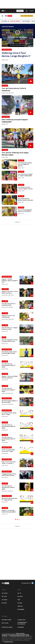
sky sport (5, 593)
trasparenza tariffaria (14, 635)
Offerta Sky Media (7, 627)
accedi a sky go (26, 583)
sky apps (20, 596)
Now (19, 599)
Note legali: (4, 616)
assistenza (22, 635)
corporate (21, 627)
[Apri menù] (2, 16)
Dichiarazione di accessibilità (22, 623)
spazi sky (20, 606)
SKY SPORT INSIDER (27, 15)
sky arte (4, 603)
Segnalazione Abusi (8, 641)
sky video (4, 599)
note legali (5, 623)
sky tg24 (4, 596)
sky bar (20, 603)
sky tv (19, 593)
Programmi (21, 609)
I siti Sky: (4, 589)
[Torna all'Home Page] (8, 16)
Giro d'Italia (26, 21)
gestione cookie (6, 619)
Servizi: (19, 589)
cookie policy (22, 619)
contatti (27, 635)
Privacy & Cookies (12, 634)
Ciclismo (4, 21)
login (31, 10)
